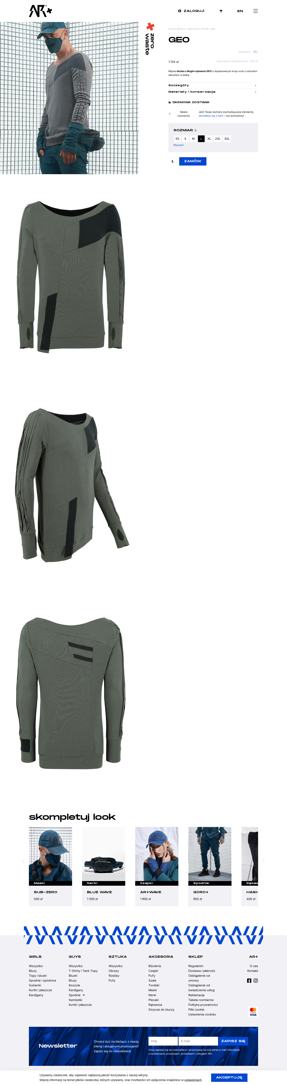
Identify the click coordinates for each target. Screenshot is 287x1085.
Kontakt (252, 971)
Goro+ (147, 892)
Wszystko (36, 966)
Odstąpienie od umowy (199, 978)
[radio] (177, 138)
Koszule (74, 985)
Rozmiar (183, 130)
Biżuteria (154, 966)
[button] (189, 102)
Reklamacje (196, 995)
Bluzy (33, 971)
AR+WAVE (97, 892)
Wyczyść (178, 145)
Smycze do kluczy (161, 1009)
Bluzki (205, 28)
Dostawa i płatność (201, 971)
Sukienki (35, 985)
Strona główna (176, 28)
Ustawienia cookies (202, 1014)
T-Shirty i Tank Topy (83, 971)
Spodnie (148, 883)
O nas (254, 966)
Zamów (192, 161)
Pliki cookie (196, 1009)
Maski (251, 883)
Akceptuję (229, 1077)
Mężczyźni (193, 28)
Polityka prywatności (203, 1004)
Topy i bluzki (38, 975)
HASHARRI (204, 892)
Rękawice (202, 883)
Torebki (153, 985)
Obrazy (114, 971)
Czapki (93, 883)
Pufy (112, 980)
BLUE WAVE (46, 892)
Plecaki (153, 1000)
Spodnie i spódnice (42, 980)
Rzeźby (114, 975)
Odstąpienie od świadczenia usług (201, 988)
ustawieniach (193, 1080)
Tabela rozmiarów (201, 1000)
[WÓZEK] (220, 11)
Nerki (39, 883)
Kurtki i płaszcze (40, 990)
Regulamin (195, 966)
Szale (152, 980)
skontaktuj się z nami (211, 115)
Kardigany (36, 995)
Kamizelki (75, 1000)
